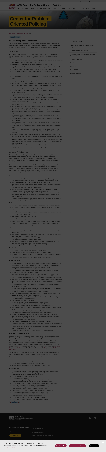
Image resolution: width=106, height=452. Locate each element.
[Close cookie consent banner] (103, 442)
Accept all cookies (60, 445)
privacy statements (11, 447)
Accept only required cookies (77, 445)
